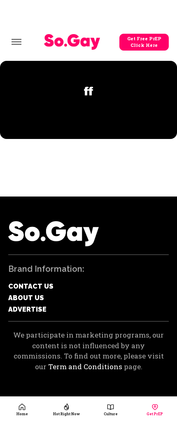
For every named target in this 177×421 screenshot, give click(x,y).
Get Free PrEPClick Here (144, 42)
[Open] (16, 42)
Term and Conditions (85, 366)
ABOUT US (26, 298)
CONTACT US (31, 286)
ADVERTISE (27, 309)
